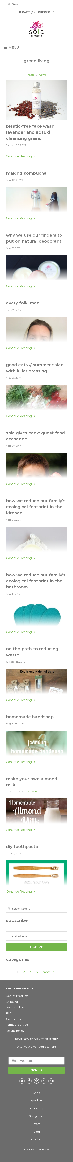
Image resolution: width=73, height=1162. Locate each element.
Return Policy (15, 1007)
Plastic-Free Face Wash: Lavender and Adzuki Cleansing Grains (30, 132)
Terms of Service (17, 1024)
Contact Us (13, 1019)
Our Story (36, 1108)
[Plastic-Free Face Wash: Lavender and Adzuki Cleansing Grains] (36, 100)
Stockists (37, 1139)
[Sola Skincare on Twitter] (22, 1081)
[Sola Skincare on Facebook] (29, 1081)
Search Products (17, 996)
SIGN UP (36, 1070)
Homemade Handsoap (30, 716)
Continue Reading (19, 156)
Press (36, 1123)
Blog (36, 1131)
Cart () (28, 12)
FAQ (9, 1013)
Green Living (37, 60)
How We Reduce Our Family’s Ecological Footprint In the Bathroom (35, 581)
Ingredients (36, 1100)
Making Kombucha (26, 173)
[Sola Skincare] (36, 29)
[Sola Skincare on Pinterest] (36, 1081)
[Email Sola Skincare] (51, 1081)
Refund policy (15, 1030)
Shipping (12, 1001)
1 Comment (31, 791)
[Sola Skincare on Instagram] (43, 1081)
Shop (36, 1092)
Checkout (46, 12)
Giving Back (36, 1116)
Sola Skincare (41, 1149)
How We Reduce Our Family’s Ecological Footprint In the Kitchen (35, 506)
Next (46, 972)
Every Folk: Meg (23, 303)
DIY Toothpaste (22, 846)
